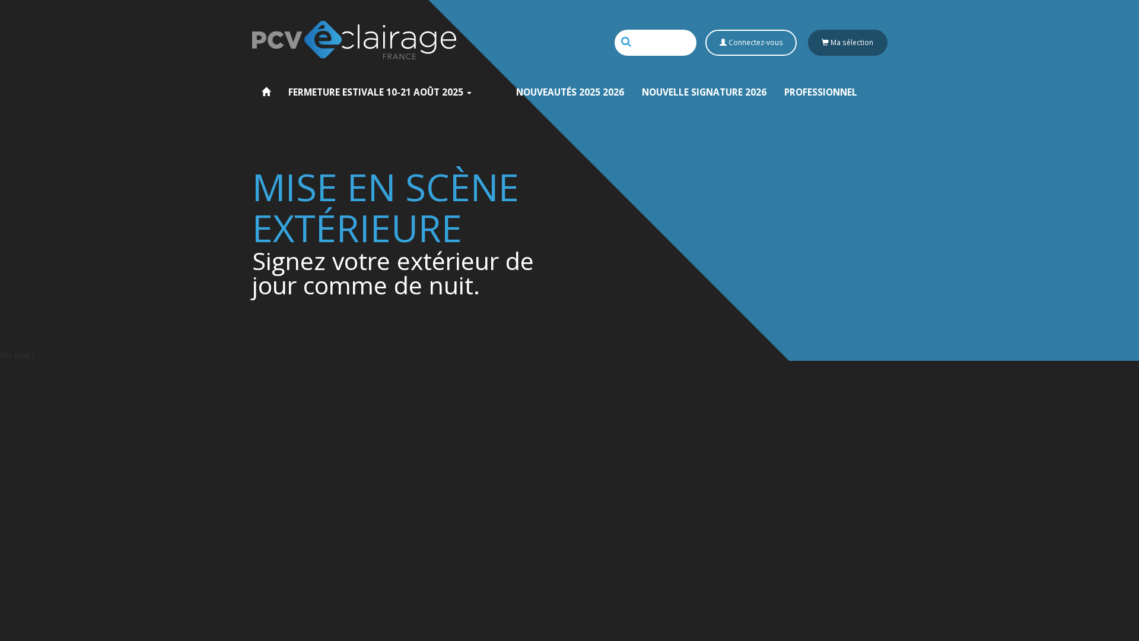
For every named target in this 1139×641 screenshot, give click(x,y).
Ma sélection (851, 42)
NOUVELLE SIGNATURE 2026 (704, 92)
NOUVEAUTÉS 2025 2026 (570, 92)
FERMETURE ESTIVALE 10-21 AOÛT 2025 (377, 92)
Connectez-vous (755, 42)
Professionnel (820, 92)
